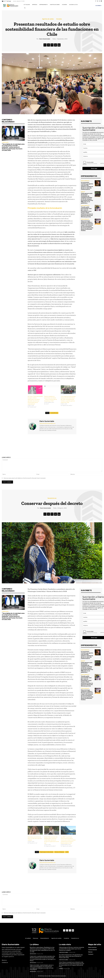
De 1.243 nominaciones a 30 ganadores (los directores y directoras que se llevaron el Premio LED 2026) (71, 956)
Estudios (59, 19)
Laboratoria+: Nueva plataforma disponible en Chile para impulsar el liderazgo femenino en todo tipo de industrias (25, 445)
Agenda (83, 191)
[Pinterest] (52, 44)
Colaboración (5, 142)
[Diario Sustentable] (33, 426)
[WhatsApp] (55, 44)
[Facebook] (96, 1)
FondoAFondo (54, 413)
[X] (99, 1)
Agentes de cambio (48, 19)
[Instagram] (98, 1)
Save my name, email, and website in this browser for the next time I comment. (25, 478)
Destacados (33, 953)
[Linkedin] (59, 44)
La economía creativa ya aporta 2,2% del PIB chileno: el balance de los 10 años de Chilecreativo (87, 186)
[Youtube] (101, 1)
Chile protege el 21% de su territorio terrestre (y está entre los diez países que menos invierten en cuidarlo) (71, 949)
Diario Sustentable (44, 39)
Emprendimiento (85, 180)
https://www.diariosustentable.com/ (47, 423)
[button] (24, 7)
